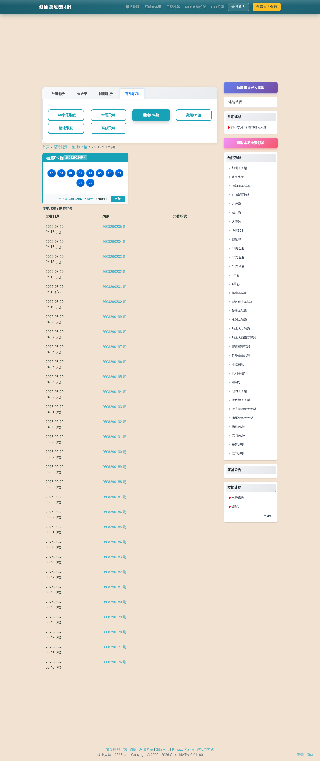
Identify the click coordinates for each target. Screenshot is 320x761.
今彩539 (237, 230)
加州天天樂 (239, 168)
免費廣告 (238, 497)
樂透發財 (132, 7)
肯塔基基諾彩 (240, 355)
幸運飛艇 (108, 115)
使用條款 (129, 749)
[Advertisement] (160, 51)
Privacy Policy (183, 749)
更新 (118, 198)
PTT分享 (217, 7)
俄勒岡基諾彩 (240, 186)
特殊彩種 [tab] (132, 94)
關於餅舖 (113, 749)
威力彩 (236, 212)
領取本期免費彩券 (250, 143)
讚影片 (236, 506)
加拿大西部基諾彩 (243, 337)
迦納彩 (236, 382)
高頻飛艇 (108, 128)
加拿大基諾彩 (240, 328)
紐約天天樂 (239, 391)
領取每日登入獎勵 (250, 87)
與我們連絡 (205, 749)
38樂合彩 (237, 248)
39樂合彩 (237, 257)
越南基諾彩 (239, 293)
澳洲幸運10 (239, 373)
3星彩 (235, 275)
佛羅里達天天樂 (242, 418)
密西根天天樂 (240, 400)
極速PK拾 (151, 115)
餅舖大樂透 (153, 7)
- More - (267, 515)
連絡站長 (235, 102)
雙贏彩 (236, 239)
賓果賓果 (237, 177)
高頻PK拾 (193, 115)
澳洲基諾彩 (239, 319)
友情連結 (146, 749)
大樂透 (236, 221)
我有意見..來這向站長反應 (248, 127)
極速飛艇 (66, 128)
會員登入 (238, 7)
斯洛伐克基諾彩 (242, 302)
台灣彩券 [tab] (58, 94)
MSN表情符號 (195, 7)
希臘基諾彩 (239, 310)
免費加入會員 (266, 7)
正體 (300, 755)
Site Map (162, 749)
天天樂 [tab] (82, 94)
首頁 (45, 147)
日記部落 (173, 7)
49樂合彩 (237, 266)
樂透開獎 (61, 147)
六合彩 (236, 203)
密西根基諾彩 (240, 346)
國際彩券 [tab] (106, 94)
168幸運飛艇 (66, 115)
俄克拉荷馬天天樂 (243, 409)
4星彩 (235, 284)
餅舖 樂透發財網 (55, 7)
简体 (310, 755)
